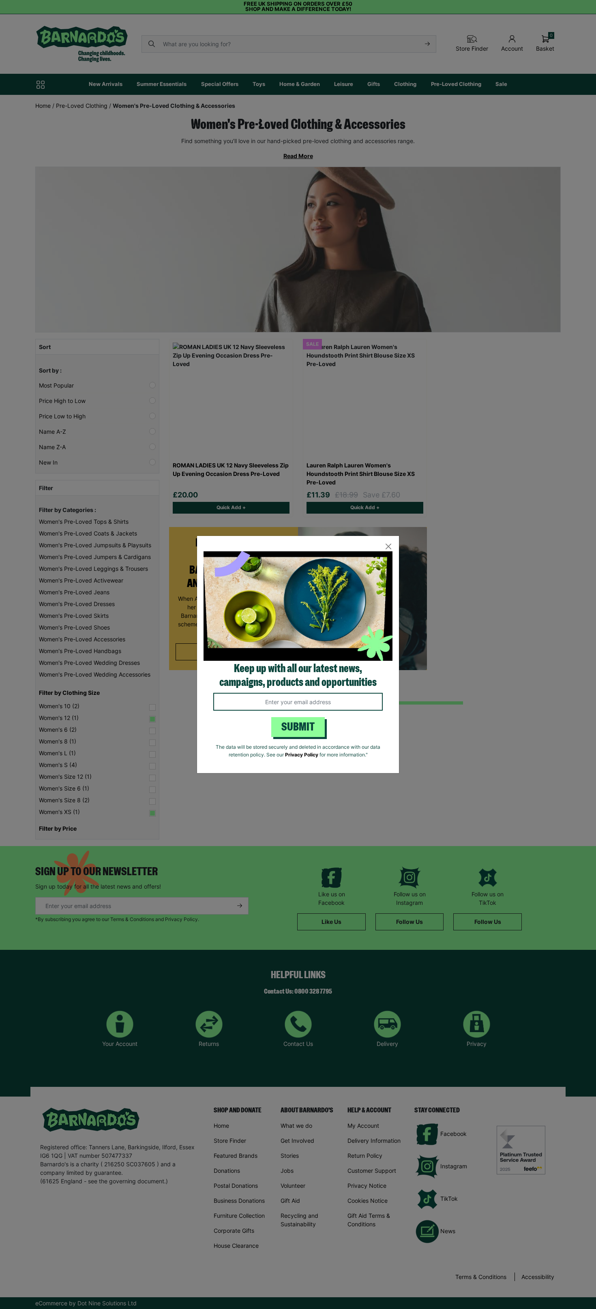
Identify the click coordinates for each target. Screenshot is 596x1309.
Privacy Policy (301, 755)
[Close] (388, 546)
